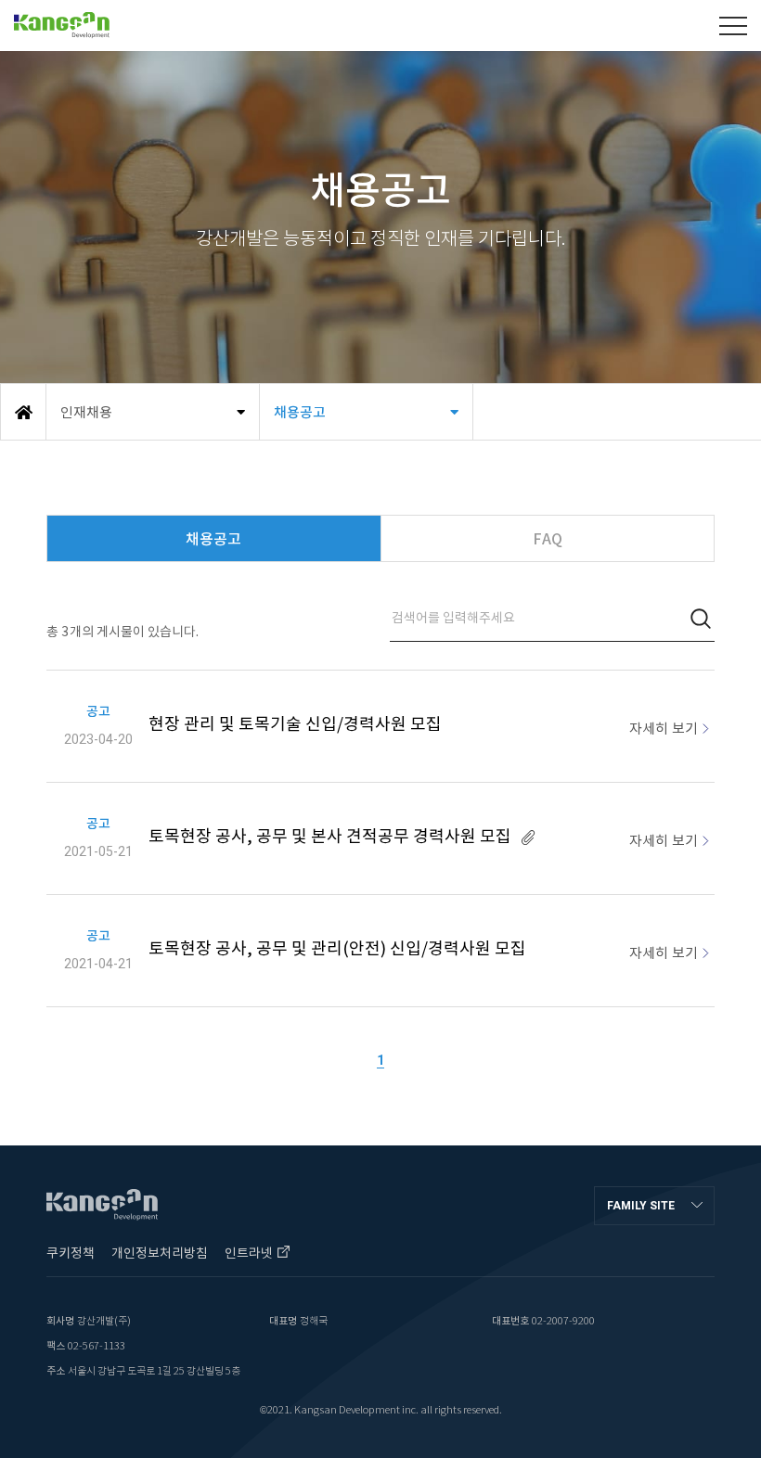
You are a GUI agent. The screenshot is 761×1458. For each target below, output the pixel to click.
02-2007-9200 (563, 1320)
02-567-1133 (96, 1345)
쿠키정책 (70, 1253)
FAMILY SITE (641, 1205)
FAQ (547, 539)
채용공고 (213, 539)
